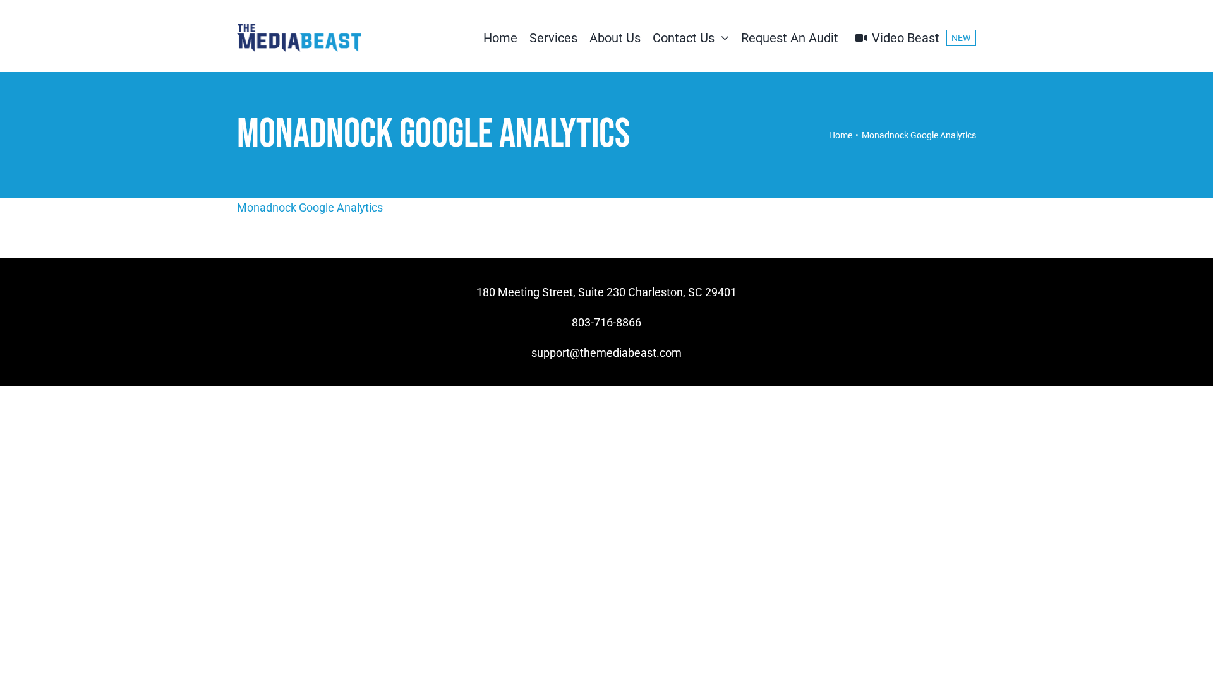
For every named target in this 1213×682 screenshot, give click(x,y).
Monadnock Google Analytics (310, 207)
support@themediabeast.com (606, 352)
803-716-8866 (606, 322)
